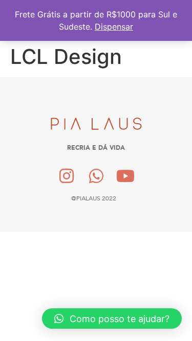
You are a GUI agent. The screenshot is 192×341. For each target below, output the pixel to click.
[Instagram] (66, 176)
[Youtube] (125, 176)
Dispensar (114, 26)
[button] (112, 318)
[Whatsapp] (96, 176)
